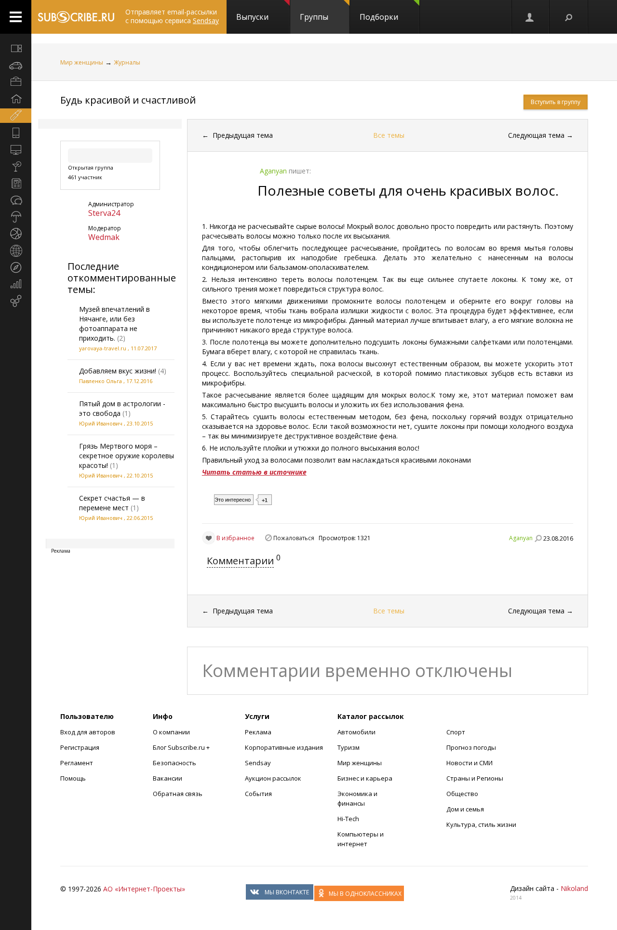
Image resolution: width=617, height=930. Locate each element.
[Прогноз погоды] (15, 217)
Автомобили (356, 732)
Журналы (127, 62)
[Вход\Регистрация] (530, 17)
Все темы (388, 135)
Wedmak (104, 237)
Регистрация (79, 747)
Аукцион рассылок (273, 778)
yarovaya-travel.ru (102, 348)
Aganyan (521, 538)
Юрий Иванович (100, 423)
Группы (314, 17)
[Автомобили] (15, 65)
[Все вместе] (15, 48)
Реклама (258, 732)
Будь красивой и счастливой (128, 99)
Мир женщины (81, 62)
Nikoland (574, 888)
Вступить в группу (555, 102)
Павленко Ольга (100, 381)
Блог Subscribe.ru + (182, 747)
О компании (171, 732)
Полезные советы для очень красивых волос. (408, 190)
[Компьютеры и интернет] (15, 149)
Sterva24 (104, 213)
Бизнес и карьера (364, 778)
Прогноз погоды (471, 747)
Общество (462, 793)
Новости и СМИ (469, 762)
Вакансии (167, 778)
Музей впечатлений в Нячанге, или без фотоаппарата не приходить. (114, 324)
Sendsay (258, 762)
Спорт (455, 732)
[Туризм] (15, 267)
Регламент (76, 762)
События (258, 793)
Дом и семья (465, 809)
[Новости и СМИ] (15, 183)
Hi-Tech (348, 818)
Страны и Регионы (474, 778)
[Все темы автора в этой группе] (538, 538)
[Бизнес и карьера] (15, 82)
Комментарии (240, 560)
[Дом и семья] (15, 99)
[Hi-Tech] (15, 132)
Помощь (73, 778)
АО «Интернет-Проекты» (144, 888)
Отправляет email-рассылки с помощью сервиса (172, 16)
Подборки (379, 17)
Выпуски (252, 17)
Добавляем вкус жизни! (117, 370)
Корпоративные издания (284, 747)
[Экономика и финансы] (15, 284)
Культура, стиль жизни (481, 824)
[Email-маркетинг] (15, 301)
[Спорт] (15, 233)
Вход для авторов (87, 732)
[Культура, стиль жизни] (15, 166)
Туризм (348, 747)
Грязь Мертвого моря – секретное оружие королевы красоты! (126, 455)
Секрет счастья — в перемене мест (112, 502)
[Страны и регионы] (15, 250)
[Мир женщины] (15, 115)
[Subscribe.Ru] (76, 17)
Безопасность (174, 762)
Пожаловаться (293, 538)
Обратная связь (177, 793)
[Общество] (15, 200)
